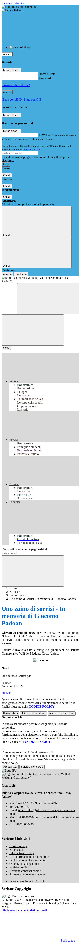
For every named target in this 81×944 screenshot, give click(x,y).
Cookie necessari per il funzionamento (26, 752)
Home (13, 588)
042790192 (22, 806)
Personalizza (10, 713)
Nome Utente (47, 74)
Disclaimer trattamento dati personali (24, 910)
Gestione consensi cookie (25, 871)
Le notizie (15, 595)
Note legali (16, 849)
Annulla (7, 274)
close (6, 347)
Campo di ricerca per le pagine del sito (25, 549)
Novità (13, 591)
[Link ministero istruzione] (19, 6)
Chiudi (6, 175)
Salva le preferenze (32, 766)
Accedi (7, 54)
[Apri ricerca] (48, 298)
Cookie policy (18, 846)
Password (45, 78)
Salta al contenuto (13, 3)
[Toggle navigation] (33, 330)
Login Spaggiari (31, 149)
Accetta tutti (61, 713)
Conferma (21, 274)
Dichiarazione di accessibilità (27, 860)
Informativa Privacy (21, 853)
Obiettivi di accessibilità (24, 863)
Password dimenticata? (16, 85)
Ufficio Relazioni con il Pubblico (29, 856)
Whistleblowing (19, 867)
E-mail (43, 134)
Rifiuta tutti (33, 713)
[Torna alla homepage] (40, 279)
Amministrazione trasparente (27, 874)
